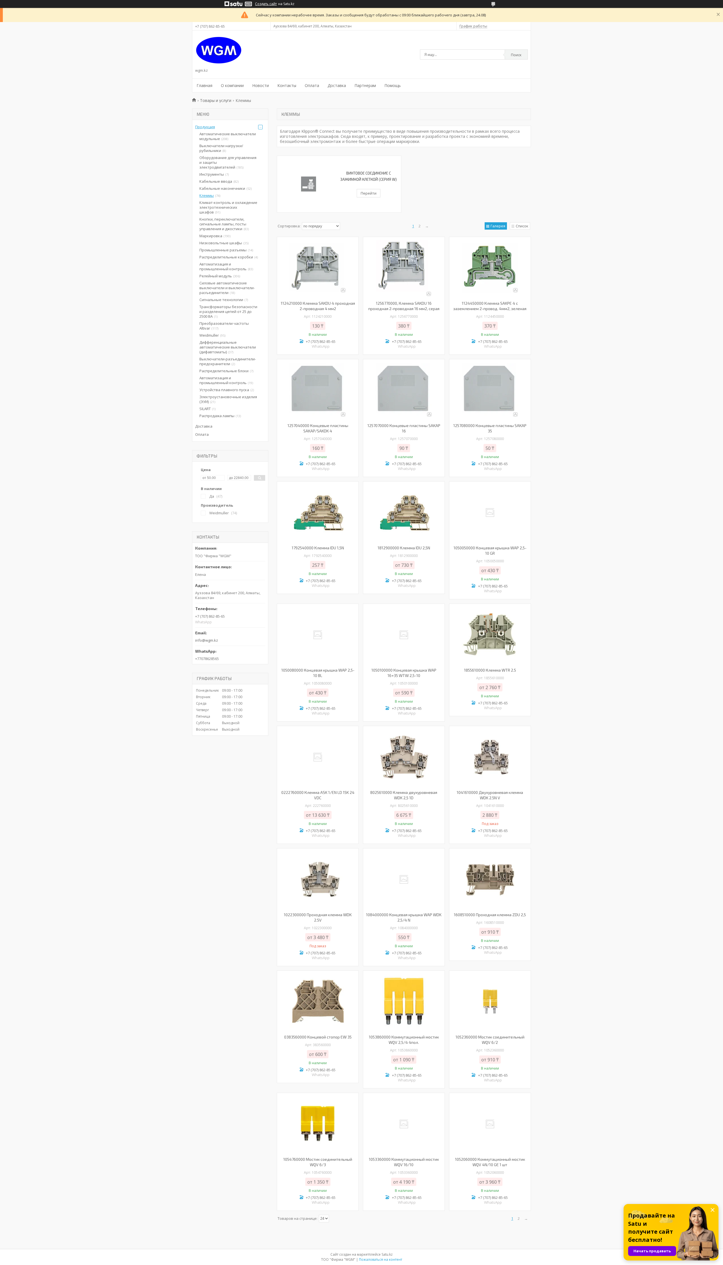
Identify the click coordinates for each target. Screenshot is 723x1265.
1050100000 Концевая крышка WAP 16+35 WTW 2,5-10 (403, 673)
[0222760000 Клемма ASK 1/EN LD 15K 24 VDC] (318, 757)
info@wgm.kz (206, 640)
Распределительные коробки (226, 257)
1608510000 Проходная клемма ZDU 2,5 (490, 914)
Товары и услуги (215, 100)
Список (522, 225)
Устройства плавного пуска (224, 389)
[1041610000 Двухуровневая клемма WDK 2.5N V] (490, 757)
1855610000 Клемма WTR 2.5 (490, 670)
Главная (204, 85)
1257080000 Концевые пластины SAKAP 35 (489, 428)
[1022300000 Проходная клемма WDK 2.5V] (318, 879)
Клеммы (206, 195)
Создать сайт (266, 4)
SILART (205, 408)
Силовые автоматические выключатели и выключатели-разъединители (227, 287)
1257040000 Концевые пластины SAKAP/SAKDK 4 (318, 428)
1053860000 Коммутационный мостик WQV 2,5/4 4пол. (404, 1040)
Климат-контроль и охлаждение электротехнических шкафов (228, 207)
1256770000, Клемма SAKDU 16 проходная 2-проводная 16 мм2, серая (403, 306)
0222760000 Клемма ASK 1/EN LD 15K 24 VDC (317, 795)
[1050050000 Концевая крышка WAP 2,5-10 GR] (490, 512)
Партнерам (365, 85)
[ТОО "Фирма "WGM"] (218, 50)
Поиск (516, 54)
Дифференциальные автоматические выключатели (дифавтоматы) (227, 347)
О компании (232, 85)
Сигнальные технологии (221, 299)
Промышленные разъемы (223, 249)
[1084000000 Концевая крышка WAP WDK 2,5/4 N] (404, 879)
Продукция (205, 126)
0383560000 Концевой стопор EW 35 (318, 1037)
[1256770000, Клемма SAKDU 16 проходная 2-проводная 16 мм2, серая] (404, 268)
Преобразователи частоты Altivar (224, 326)
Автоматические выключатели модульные (227, 136)
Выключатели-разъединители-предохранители (227, 361)
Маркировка (210, 235)
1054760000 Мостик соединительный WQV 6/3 (317, 1162)
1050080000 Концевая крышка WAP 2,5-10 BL (317, 673)
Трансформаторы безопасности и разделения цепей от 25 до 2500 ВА (228, 311)
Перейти (368, 193)
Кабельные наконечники (222, 188)
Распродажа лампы (216, 415)
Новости (260, 85)
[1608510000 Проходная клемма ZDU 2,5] (490, 879)
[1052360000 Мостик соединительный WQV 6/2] (490, 1002)
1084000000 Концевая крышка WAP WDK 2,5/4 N (403, 917)
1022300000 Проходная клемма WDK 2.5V (318, 917)
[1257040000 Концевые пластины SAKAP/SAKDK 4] (318, 390)
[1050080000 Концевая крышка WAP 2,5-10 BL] (318, 635)
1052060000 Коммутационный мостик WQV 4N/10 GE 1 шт (490, 1162)
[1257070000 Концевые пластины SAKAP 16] (404, 390)
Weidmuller (209, 335)
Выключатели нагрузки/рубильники (221, 148)
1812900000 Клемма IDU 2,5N (404, 547)
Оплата (312, 85)
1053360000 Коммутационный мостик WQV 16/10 (404, 1162)
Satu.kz (387, 1254)
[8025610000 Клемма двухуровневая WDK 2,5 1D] (404, 757)
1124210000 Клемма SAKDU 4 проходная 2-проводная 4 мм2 (318, 306)
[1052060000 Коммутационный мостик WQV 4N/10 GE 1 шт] (490, 1124)
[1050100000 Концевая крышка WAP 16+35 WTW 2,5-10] (404, 635)
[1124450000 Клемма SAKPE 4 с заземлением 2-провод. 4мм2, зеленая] (490, 268)
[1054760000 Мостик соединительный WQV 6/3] (318, 1124)
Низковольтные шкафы (220, 242)
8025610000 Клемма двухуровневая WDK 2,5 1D (403, 795)
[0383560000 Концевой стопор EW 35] (318, 1002)
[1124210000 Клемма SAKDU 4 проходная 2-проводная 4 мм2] (318, 268)
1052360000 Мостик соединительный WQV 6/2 (490, 1040)
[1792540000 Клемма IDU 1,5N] (318, 512)
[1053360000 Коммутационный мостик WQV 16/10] (404, 1124)
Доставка (337, 85)
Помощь (392, 85)
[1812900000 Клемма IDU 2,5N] (404, 512)
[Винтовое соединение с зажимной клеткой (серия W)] (308, 184)
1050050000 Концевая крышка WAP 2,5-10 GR (490, 550)
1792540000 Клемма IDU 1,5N (318, 547)
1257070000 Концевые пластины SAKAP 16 (403, 428)
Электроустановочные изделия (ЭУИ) (228, 399)
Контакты (286, 85)
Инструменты (211, 174)
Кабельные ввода (215, 181)
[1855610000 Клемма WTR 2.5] (490, 635)
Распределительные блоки (224, 370)
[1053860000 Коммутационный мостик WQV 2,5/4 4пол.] (404, 1002)
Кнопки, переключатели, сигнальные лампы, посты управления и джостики (222, 224)
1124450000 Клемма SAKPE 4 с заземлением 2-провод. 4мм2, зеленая (489, 306)
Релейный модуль (215, 275)
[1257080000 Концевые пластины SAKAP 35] (490, 390)
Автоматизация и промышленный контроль (223, 266)
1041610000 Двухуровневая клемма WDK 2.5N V (490, 795)
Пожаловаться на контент (380, 1259)
